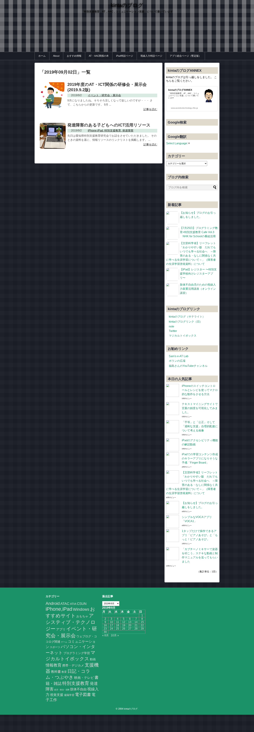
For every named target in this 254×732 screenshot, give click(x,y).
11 (117, 622)
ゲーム (64, 642)
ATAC (64, 604)
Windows (81, 609)
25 (117, 628)
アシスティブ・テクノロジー (71, 622)
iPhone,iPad (59, 609)
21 (136, 625)
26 (123, 628)
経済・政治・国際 (61, 690)
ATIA (73, 604)
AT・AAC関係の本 (99, 55)
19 (123, 625)
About (56, 55)
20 (129, 625)
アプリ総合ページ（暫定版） (185, 55)
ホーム (42, 55)
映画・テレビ (84, 677)
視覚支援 (56, 695)
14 (136, 622)
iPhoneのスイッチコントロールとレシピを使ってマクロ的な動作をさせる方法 (200, 390)
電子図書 (83, 694)
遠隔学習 (69, 694)
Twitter (173, 330)
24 (111, 628)
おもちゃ (82, 616)
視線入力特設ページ (151, 55)
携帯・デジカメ (73, 665)
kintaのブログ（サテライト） (187, 316)
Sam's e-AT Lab (178, 356)
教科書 (56, 671)
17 (111, 625)
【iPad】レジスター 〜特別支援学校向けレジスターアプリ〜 (198, 273)
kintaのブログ (127, 5)
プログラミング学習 (76, 653)
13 (129, 622)
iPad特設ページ (124, 55)
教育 (64, 671)
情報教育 (54, 665)
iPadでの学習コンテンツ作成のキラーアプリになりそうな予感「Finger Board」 (200, 458)
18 (117, 625)
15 (142, 622)
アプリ (60, 629)
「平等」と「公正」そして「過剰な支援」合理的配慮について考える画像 (200, 426)
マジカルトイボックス (182, 335)
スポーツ (55, 647)
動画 (93, 659)
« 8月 (105, 635)
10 (111, 622)
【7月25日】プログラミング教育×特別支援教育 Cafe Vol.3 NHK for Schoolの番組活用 (199, 232)
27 (129, 628)
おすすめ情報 (74, 55)
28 (136, 628)
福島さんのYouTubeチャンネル (188, 365)
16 (105, 625)
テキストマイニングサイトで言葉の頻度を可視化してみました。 (200, 408)
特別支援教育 (75, 683)
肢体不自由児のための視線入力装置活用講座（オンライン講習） (198, 288)
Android (53, 603)
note (171, 326)
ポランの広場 (177, 360)
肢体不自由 (78, 689)
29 (142, 628)
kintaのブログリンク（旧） (185, 321)
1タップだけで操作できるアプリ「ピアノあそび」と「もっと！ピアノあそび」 (200, 535)
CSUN (81, 604)
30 (105, 631)
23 (105, 628)
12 (123, 622)
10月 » (115, 635)
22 (142, 625)
